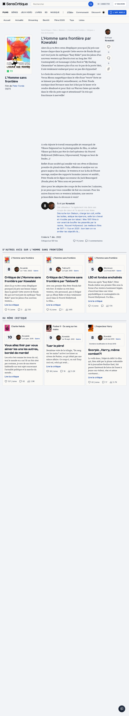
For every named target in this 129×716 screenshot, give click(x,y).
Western (62, 30)
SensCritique (46, 30)
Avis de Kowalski (47, 33)
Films (55, 30)
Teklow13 (66, 268)
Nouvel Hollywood (74, 225)
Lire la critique (12, 305)
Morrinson (108, 268)
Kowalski (70, 203)
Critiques (90, 30)
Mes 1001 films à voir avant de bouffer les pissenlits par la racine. (77, 222)
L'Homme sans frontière (16, 79)
